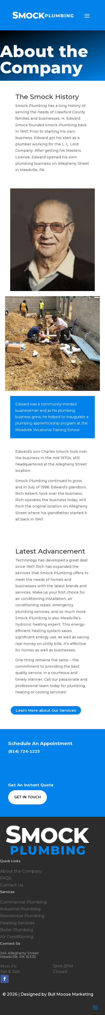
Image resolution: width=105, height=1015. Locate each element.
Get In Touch (27, 797)
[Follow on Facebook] (5, 979)
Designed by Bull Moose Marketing (57, 994)
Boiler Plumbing (16, 929)
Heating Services (17, 923)
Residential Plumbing (22, 915)
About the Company (21, 871)
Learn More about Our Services (46, 710)
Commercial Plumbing (23, 902)
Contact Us (11, 885)
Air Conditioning (16, 936)
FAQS (5, 878)
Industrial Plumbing (20, 909)
